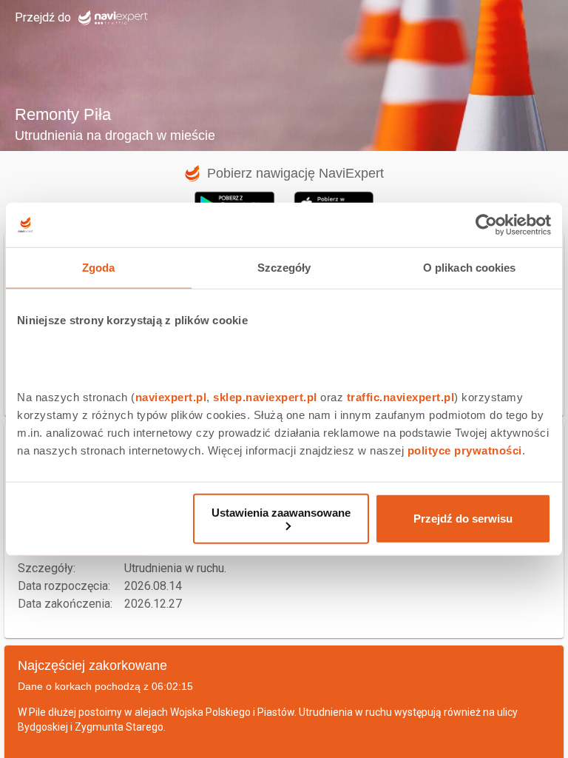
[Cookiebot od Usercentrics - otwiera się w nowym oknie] (486, 225)
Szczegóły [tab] (284, 267)
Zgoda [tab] (98, 267)
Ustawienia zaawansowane (281, 512)
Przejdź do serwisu (463, 518)
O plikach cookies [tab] (469, 267)
